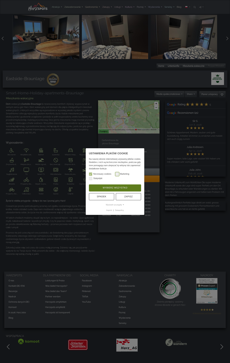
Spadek (101, 196)
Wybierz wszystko (115, 188)
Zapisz (128, 196)
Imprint (109, 210)
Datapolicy (119, 210)
